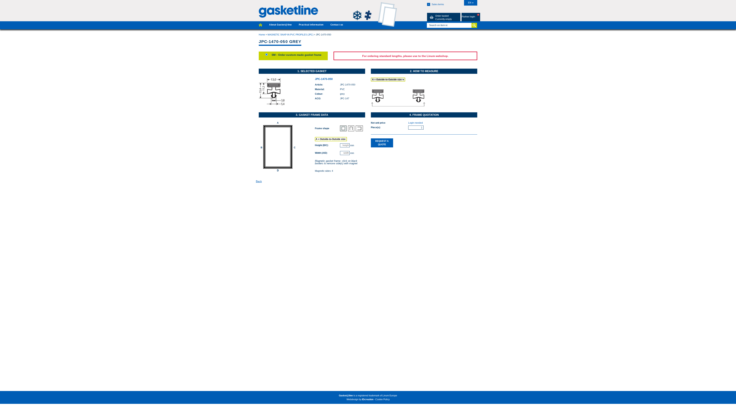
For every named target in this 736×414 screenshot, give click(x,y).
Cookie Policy (382, 399)
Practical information (311, 24)
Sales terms (436, 4)
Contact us (336, 24)
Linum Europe (389, 395)
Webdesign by (360, 399)
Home (262, 34)
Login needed (415, 123)
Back (259, 181)
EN (469, 2)
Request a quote (382, 143)
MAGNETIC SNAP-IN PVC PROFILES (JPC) (290, 34)
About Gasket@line (280, 24)
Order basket (443, 18)
